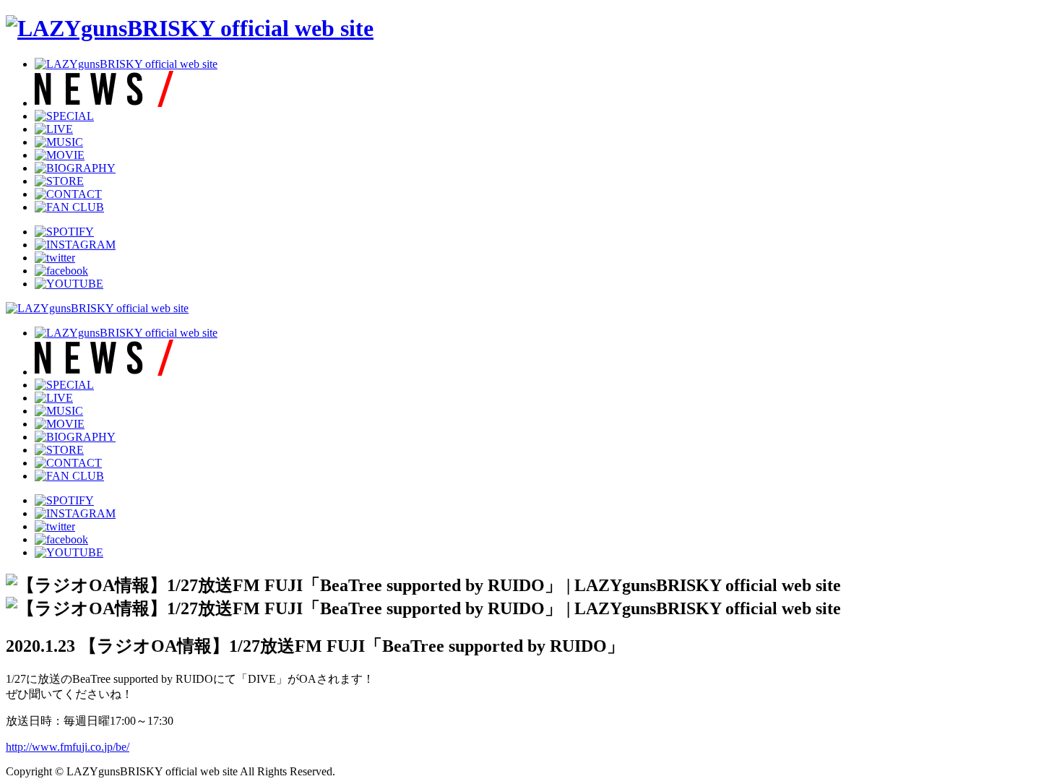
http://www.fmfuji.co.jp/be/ (67, 747)
